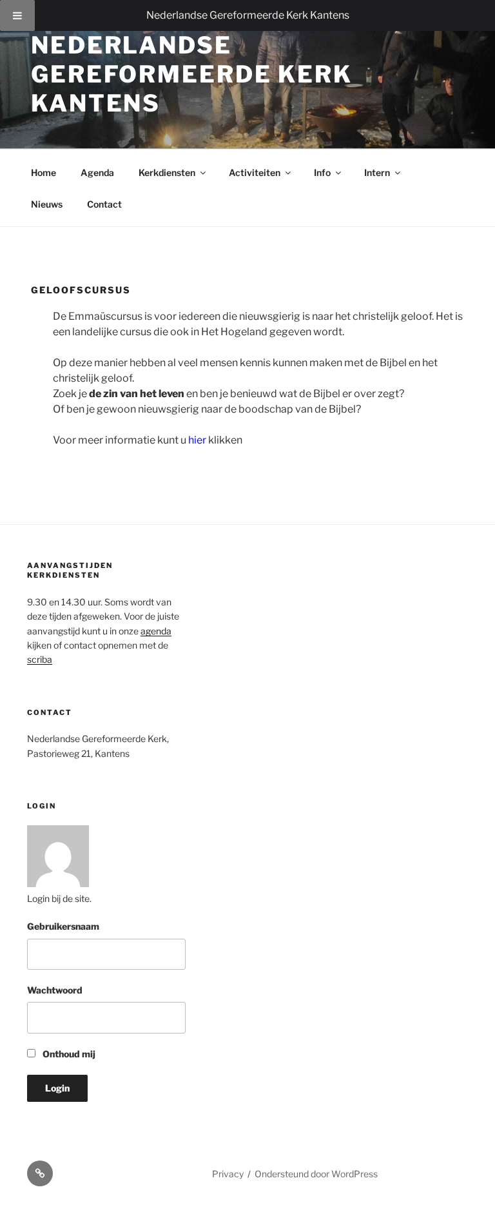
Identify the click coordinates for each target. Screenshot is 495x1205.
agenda (156, 630)
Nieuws (47, 204)
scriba (39, 659)
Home (43, 172)
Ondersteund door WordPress (316, 1173)
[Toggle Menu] (17, 15)
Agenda (97, 172)
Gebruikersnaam (63, 926)
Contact (104, 204)
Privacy (228, 1173)
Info (322, 172)
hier (197, 440)
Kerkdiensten (167, 172)
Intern (377, 172)
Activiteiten (254, 172)
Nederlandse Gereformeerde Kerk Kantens (247, 15)
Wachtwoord (54, 990)
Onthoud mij (68, 1053)
